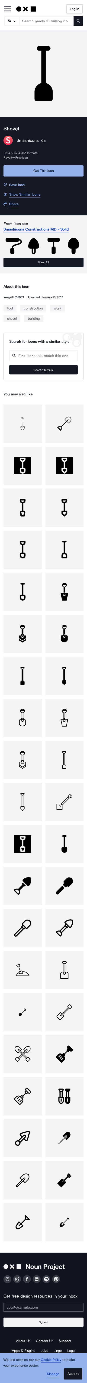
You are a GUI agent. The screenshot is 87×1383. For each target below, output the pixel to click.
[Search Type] (11, 21)
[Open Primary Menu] (7, 9)
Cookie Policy (51, 1360)
